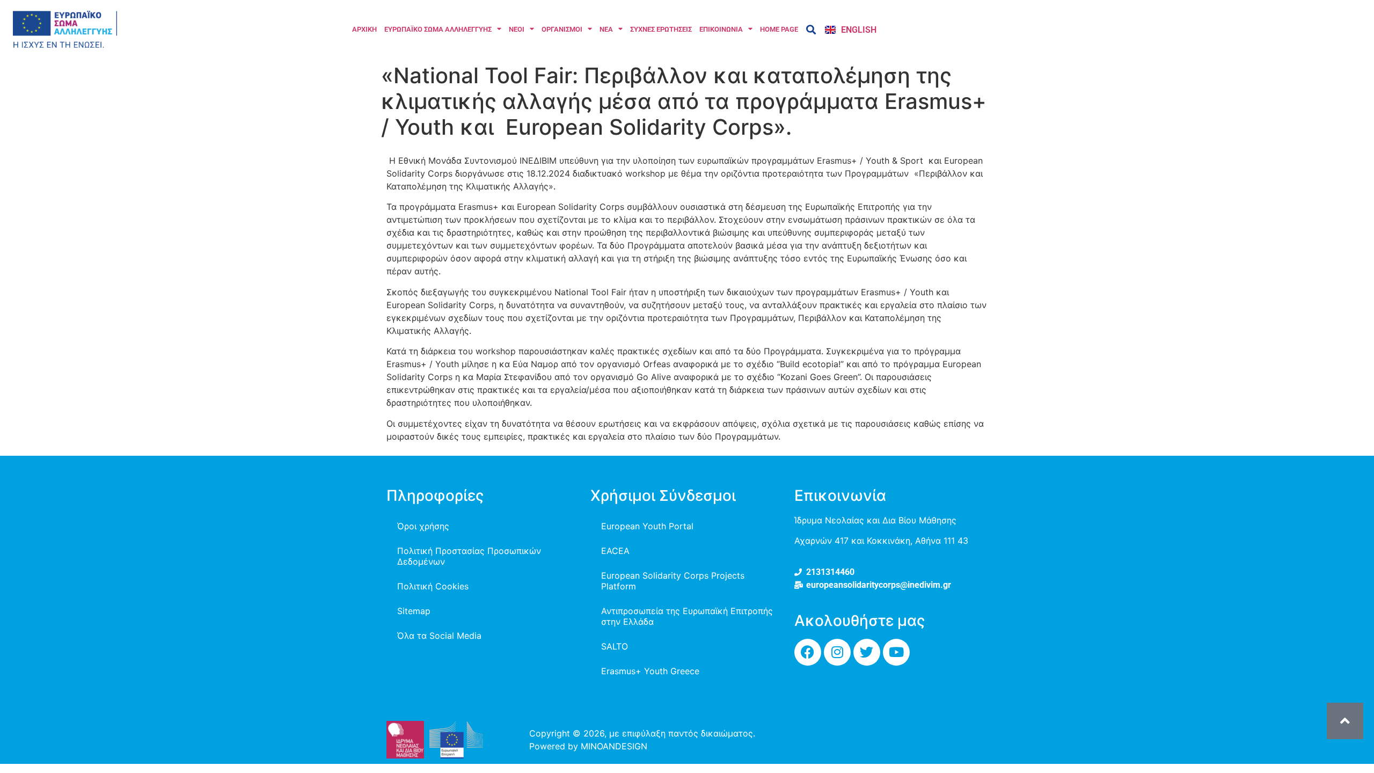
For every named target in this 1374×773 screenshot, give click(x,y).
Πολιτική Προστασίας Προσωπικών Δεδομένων (469, 556)
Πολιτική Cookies (433, 586)
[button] (811, 29)
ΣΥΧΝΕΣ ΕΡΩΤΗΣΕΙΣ (661, 29)
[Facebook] (807, 652)
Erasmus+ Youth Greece (650, 671)
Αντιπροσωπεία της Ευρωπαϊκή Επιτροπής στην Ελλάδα (687, 616)
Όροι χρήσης (423, 526)
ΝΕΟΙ (516, 29)
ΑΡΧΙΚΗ (364, 29)
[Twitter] (866, 652)
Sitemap (413, 611)
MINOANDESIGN (614, 746)
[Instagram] (837, 652)
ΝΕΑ (606, 29)
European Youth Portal (647, 526)
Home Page (779, 29)
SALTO (614, 646)
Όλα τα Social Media (439, 635)
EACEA (615, 550)
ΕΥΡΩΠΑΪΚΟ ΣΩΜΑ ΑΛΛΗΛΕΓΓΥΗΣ (438, 29)
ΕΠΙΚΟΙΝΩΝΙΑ (721, 29)
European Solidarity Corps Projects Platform (672, 581)
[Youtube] (896, 652)
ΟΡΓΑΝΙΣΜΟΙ (562, 29)
